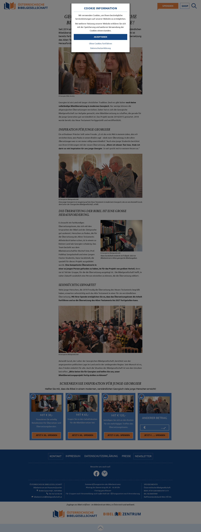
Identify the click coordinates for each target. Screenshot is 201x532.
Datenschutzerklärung (100, 48)
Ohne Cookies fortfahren (100, 43)
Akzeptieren (100, 37)
